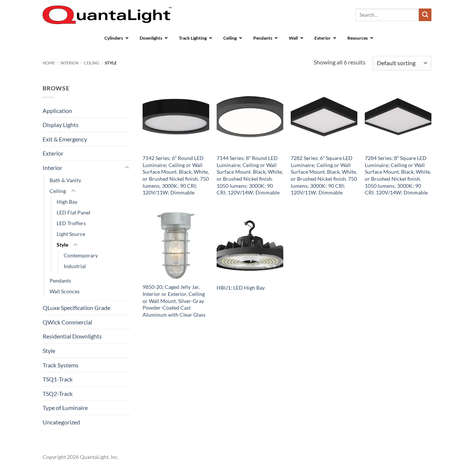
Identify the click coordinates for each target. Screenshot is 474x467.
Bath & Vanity (65, 180)
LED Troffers (71, 223)
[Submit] (425, 15)
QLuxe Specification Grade (76, 307)
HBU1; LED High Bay (241, 287)
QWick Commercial (67, 322)
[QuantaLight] (107, 15)
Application (57, 110)
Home (49, 62)
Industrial (75, 266)
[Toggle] (127, 167)
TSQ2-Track (58, 393)
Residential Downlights (72, 336)
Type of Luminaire (65, 407)
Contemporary (81, 255)
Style (62, 244)
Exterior (53, 153)
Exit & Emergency (65, 139)
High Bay (67, 202)
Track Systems (61, 364)
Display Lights (61, 124)
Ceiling (91, 62)
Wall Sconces (65, 291)
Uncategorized (61, 422)
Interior (69, 62)
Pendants (60, 280)
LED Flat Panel (73, 212)
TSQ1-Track (58, 379)
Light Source (71, 234)
